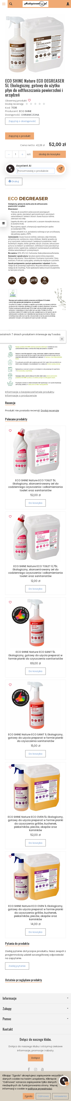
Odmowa (43, 1096)
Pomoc (7, 1018)
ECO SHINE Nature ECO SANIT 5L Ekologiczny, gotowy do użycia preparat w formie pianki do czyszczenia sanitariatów (35, 655)
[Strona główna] (35, 4)
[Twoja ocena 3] (35, 104)
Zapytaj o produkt (20, 136)
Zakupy (7, 1008)
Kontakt (8, 1029)
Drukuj (15, 181)
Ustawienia (60, 1096)
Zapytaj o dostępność (22, 121)
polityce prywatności (40, 1088)
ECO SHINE (25, 111)
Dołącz (35, 1058)
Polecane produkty (16, 419)
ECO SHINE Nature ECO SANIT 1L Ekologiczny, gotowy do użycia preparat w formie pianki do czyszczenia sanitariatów (35, 738)
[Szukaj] (11, 4)
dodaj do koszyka (49, 154)
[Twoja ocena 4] (39, 104)
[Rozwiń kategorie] (4, 4)
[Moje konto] (68, 4)
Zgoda (28, 1096)
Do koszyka (35, 503)
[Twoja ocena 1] (27, 104)
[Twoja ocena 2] (31, 104)
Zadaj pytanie (17, 966)
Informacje (10, 998)
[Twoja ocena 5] (44, 104)
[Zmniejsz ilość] (22, 154)
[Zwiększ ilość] (8, 154)
